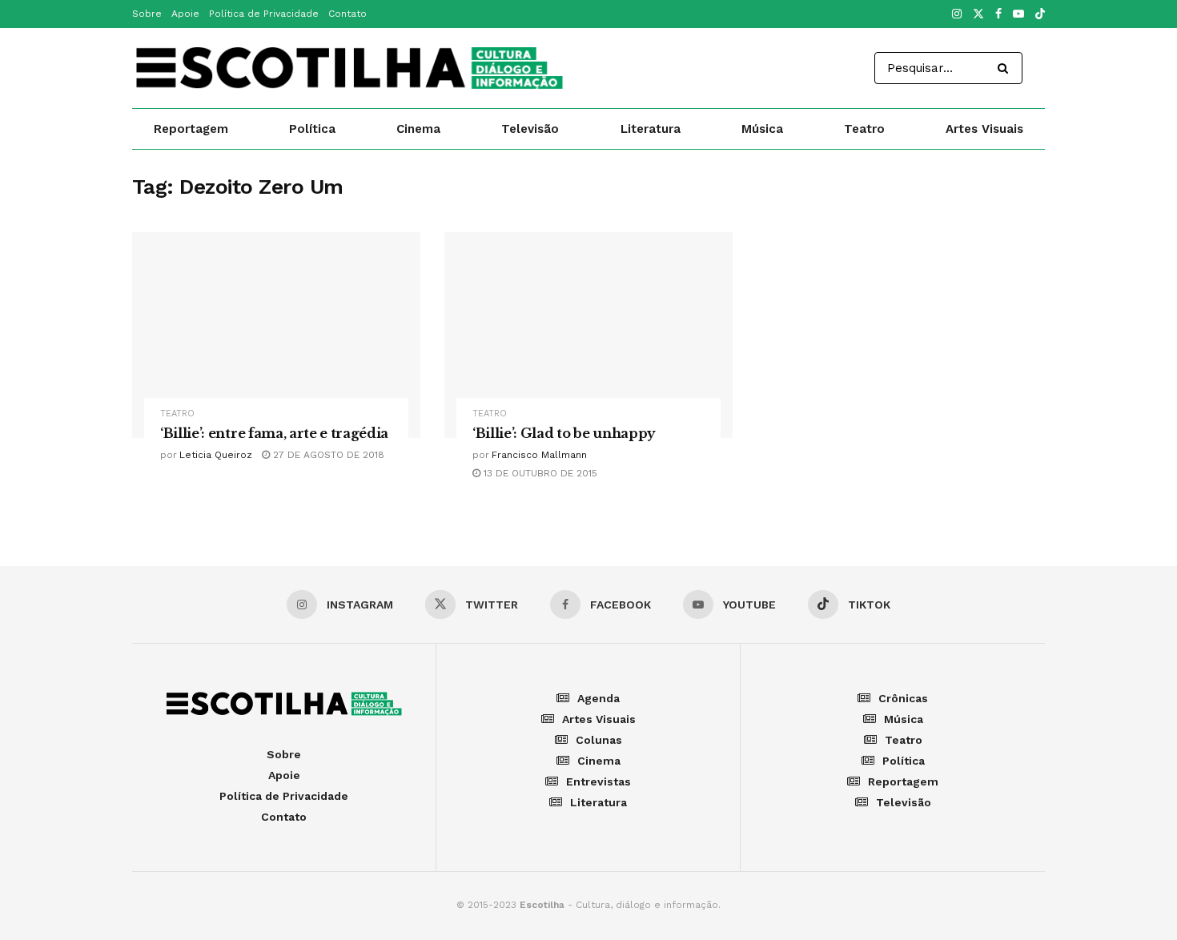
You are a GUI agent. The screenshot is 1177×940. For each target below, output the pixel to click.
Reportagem (191, 129)
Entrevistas (598, 781)
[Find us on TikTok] (1040, 15)
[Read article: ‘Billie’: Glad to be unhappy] (588, 335)
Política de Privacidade (264, 13)
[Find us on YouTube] (1018, 14)
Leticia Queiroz (215, 454)
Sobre (147, 13)
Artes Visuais (984, 129)
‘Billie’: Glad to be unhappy (564, 433)
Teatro (864, 129)
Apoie (185, 13)
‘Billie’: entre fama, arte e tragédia (274, 433)
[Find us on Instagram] (957, 14)
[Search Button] (1006, 68)
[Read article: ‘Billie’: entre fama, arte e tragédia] (276, 335)
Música (762, 129)
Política (312, 129)
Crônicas (903, 698)
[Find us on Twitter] (978, 14)
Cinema (418, 129)
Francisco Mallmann (539, 454)
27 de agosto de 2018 (327, 454)
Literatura (651, 129)
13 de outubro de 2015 (538, 473)
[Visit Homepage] (349, 68)
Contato (347, 13)
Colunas (599, 739)
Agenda (598, 698)
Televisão (530, 129)
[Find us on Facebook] (998, 14)
